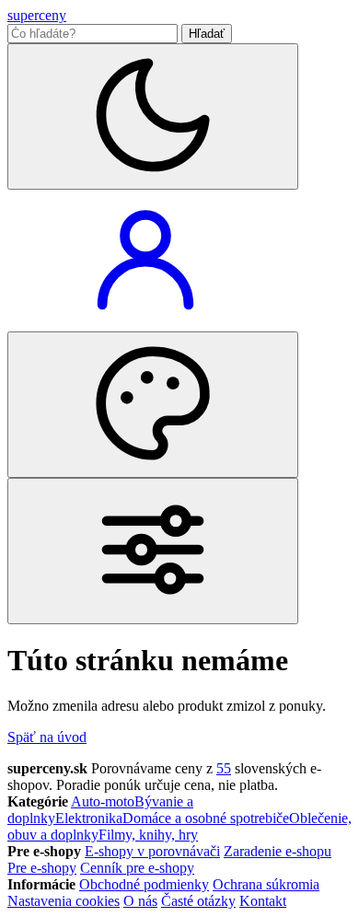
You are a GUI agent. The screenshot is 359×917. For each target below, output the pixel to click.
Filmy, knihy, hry (148, 834)
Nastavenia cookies (63, 901)
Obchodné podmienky (144, 884)
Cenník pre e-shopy (137, 868)
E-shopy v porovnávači (152, 851)
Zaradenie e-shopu (277, 851)
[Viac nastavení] (152, 551)
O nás (140, 901)
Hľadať (207, 34)
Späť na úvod (47, 737)
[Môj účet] (145, 323)
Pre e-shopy (41, 868)
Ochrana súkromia (266, 884)
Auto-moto (102, 801)
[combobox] (92, 33)
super (36, 15)
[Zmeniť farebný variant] (152, 404)
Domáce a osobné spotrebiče (205, 818)
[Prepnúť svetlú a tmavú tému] (152, 116)
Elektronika (88, 818)
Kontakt (262, 901)
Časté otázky (198, 901)
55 (223, 768)
